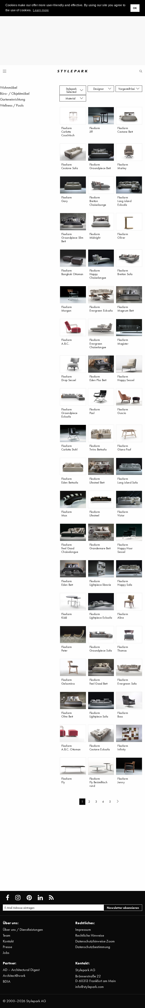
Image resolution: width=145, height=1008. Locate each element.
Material (71, 98)
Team (6, 935)
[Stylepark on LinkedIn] (40, 897)
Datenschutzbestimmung (92, 947)
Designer (99, 89)
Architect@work (14, 975)
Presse (7, 947)
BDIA (6, 981)
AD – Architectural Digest (21, 970)
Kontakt (8, 941)
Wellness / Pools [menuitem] (12, 105)
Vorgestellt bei (127, 89)
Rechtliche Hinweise (89, 935)
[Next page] (118, 801)
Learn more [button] (41, 10)
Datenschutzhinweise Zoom (95, 941)
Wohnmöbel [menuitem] (8, 87)
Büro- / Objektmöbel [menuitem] (14, 93)
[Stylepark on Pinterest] (29, 897)
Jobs (6, 952)
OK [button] (135, 8)
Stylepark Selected (71, 90)
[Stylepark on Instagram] (17, 897)
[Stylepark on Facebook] (7, 897)
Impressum (83, 929)
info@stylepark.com (89, 986)
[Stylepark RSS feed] (51, 897)
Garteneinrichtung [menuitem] (12, 99)
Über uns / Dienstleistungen (23, 929)
